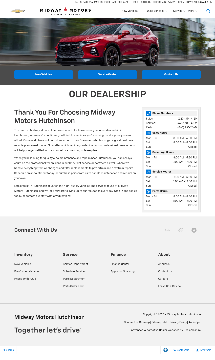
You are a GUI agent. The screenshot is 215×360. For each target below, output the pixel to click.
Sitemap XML (160, 322)
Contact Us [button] (171, 74)
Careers (163, 279)
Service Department (75, 264)
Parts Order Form (73, 286)
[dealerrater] (180, 230)
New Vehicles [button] (129, 12)
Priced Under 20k (25, 279)
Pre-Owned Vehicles (26, 271)
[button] (208, 11)
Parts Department (74, 279)
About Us (163, 264)
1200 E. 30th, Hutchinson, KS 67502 (154, 2)
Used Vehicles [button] (155, 12)
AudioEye (194, 322)
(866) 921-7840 (187, 127)
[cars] (167, 230)
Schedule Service (74, 271)
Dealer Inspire (192, 330)
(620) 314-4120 (187, 119)
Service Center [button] (107, 74)
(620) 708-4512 (187, 123)
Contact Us (165, 271)
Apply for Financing (123, 271)
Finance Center (120, 264)
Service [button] (177, 12)
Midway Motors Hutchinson (184, 314)
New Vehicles (22, 264)
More (191, 12)
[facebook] (194, 230)
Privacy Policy (178, 322)
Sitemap (144, 322)
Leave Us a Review (169, 286)
